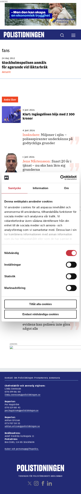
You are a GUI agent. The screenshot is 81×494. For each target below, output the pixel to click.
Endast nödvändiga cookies (40, 314)
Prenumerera (41, 378)
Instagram (36, 483)
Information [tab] (40, 188)
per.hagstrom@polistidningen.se (22, 410)
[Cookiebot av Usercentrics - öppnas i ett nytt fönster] (60, 177)
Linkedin (49, 483)
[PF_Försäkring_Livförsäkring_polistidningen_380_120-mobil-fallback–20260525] (40, 14)
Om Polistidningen (24, 378)
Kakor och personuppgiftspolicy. (22, 449)
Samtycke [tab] (14, 188)
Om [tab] (66, 188)
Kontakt (9, 378)
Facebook (42, 483)
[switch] (71, 265)
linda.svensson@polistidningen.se (22, 394)
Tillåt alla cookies (40, 304)
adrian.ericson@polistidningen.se (22, 426)
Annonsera (54, 378)
